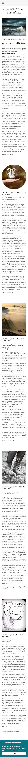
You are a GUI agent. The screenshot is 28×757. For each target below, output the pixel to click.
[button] (3, 3)
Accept (14, 753)
